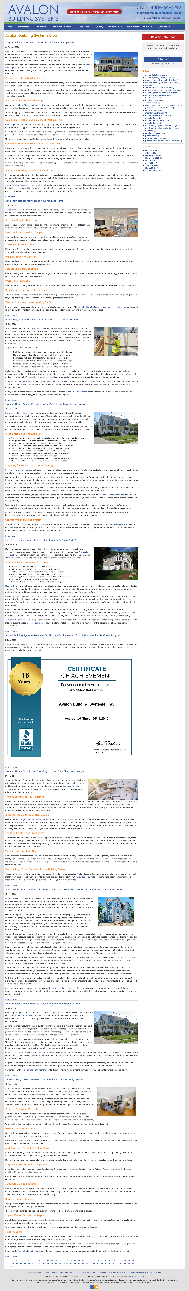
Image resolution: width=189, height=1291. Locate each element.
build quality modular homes (116, 307)
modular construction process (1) (159, 115)
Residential (41, 26)
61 (114, 1263)
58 (102, 1263)
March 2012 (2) (151, 168)
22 (90, 1260)
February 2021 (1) (153, 155)
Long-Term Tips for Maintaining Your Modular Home (34, 200)
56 (94, 1263)
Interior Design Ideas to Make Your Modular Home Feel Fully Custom (44, 1079)
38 (25, 1263)
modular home (13, 209)
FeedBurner (169, 63)
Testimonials (132, 26)
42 (40, 1263)
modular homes (32, 328)
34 (9, 1263)
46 (56, 1263)
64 (125, 1263)
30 (121, 1260)
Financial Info (114, 26)
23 (94, 1260)
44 (48, 1263)
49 (67, 1263)
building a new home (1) (155, 100)
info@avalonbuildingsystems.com (162, 17)
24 (98, 1260)
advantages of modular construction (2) (162, 93)
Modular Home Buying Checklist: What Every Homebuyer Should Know (45, 404)
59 (106, 1263)
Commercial (22, 26)
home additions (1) (153, 110)
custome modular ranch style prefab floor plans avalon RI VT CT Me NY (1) (163, 106)
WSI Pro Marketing (137, 1276)
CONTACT (142, 1272)
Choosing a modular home (17, 124)
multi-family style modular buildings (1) (162, 125)
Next (10, 1266)
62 (117, 1263)
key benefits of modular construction (32, 105)
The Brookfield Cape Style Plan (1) (160, 87)
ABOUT (134, 1272)
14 (60, 1260)
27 (110, 1260)
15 (63, 1260)
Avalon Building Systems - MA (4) (159, 77)
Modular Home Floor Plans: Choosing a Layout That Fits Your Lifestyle (44, 771)
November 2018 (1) (153, 158)
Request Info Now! (163, 36)
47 (60, 1263)
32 (129, 1260)
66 (133, 1263)
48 (63, 1263)
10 (44, 1260)
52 (79, 1263)
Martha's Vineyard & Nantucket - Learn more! (94, 11)
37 (21, 1263)
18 (75, 1260)
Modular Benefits (62, 26)
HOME (30, 1272)
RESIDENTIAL (52, 1272)
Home (9, 26)
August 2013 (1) (152, 165)
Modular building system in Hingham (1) (162, 82)
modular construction (44, 1052)
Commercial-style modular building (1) (162, 80)
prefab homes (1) (152, 136)
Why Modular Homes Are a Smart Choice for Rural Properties (39, 42)
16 (67, 1260)
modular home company (76, 940)
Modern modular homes (113, 494)
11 (48, 1260)
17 (71, 1260)
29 (117, 1260)
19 (79, 1260)
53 (83, 1263)
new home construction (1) (156, 133)
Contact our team (35, 623)
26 (106, 1260)
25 (102, 1260)
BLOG (149, 1272)
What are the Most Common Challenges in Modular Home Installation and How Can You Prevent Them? (63, 889)
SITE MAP (157, 1272)
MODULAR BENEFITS (68, 1272)
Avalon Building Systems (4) (157, 75)
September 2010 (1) (153, 170)
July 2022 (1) (150, 153)
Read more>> (11, 197)
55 (90, 1263)
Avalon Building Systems (16, 185)
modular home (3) (153, 118)
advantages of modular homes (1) (160, 95)
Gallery (99, 26)
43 (44, 1263)
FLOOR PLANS (85, 1272)
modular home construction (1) (158, 120)
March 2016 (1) (151, 160)
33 (133, 1260)
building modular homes (57, 381)
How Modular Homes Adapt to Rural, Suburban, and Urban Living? (42, 1003)
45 (52, 1263)
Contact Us (164, 26)
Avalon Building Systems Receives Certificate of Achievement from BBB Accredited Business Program (62, 635)
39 (29, 1263)
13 (56, 1260)
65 (129, 1263)
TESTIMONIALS (123, 1272)
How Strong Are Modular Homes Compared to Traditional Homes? (42, 319)
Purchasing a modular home (18, 470)
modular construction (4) (156, 113)
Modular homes (12, 586)
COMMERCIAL (40, 1272)
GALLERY (96, 1272)
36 (17, 1263)
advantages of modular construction (32, 819)
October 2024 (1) (152, 150)
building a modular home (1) (157, 98)
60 (110, 1263)
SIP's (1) (148, 85)
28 (114, 1260)
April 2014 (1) (151, 163)
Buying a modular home (16, 413)
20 (83, 1260)
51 (75, 1263)
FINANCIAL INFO (108, 1272)
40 (33, 1263)
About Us (147, 26)
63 (121, 1263)
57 (98, 1263)
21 (87, 1260)
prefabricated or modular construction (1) (163, 141)
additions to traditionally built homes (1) (163, 90)
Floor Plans (83, 26)
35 (13, 1263)
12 (52, 1260)
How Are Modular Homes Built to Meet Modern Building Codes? (40, 539)
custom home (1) (152, 103)
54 (87, 1263)
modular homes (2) (153, 123)
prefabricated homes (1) (155, 138)
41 (36, 1263)
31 (125, 1260)
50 (71, 1263)
